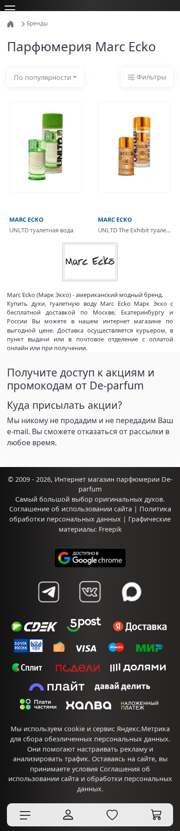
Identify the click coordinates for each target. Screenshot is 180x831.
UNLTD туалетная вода (41, 230)
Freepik (110, 529)
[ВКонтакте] (90, 591)
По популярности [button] (42, 77)
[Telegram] (48, 591)
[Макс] (131, 591)
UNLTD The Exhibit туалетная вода (134, 230)
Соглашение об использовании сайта (70, 508)
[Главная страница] (11, 23)
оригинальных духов (129, 499)
